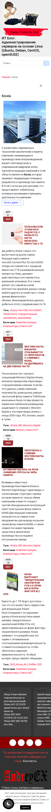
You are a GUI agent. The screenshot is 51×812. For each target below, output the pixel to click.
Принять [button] (25, 807)
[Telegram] (38, 742)
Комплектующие (26, 322)
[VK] (29, 742)
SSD (39, 664)
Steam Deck (10, 314)
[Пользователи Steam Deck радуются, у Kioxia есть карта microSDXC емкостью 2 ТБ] (13, 233)
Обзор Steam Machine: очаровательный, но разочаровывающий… (15, 697)
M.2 (26, 664)
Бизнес (20, 429)
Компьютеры (11, 326)
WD (20, 425)
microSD (23, 310)
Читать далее (11, 202)
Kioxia (13, 310)
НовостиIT (26, 326)
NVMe (32, 664)
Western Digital (31, 425)
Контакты (30, 761)
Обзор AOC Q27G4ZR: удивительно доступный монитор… (16, 707)
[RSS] (12, 742)
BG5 (12, 664)
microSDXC (35, 310)
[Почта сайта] (21, 742)
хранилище (24, 317)
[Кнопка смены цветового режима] (8, 803)
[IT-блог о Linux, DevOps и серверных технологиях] (21, 13)
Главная (6, 77)
